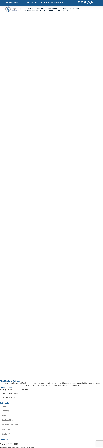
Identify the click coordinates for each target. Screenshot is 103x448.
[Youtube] (85, 2)
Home (4, 406)
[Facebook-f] (79, 2)
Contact (62, 10)
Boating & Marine (32, 10)
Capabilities (52, 8)
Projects (65, 8)
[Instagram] (82, 2)
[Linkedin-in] (91, 2)
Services (40, 8)
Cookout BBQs (48, 10)
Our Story (28, 8)
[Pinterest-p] (88, 2)
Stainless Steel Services (11, 425)
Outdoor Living (76, 8)
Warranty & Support (9, 429)
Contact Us (6, 434)
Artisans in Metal (12, 2)
